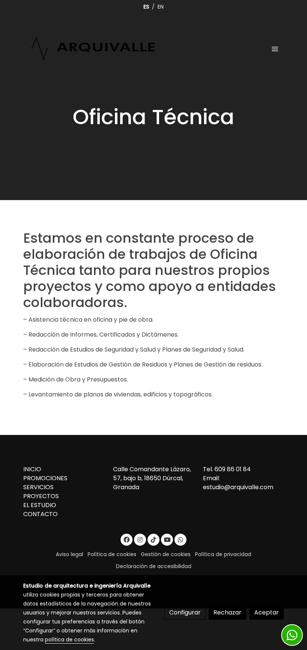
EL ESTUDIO (39, 505)
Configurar (185, 612)
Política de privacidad (223, 554)
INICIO (32, 469)
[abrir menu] (274, 48)
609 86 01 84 (233, 469)
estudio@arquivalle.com (239, 487)
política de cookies (69, 639)
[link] (91, 48)
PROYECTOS (41, 496)
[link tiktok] (153, 539)
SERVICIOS (38, 487)
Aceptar (266, 612)
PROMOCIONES (45, 478)
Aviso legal (69, 554)
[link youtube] (167, 539)
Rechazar (227, 612)
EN (161, 6)
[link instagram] (140, 539)
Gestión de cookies (166, 554)
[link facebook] (127, 539)
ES (146, 6)
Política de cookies (112, 554)
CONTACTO (40, 514)
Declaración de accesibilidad (153, 566)
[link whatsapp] (180, 539)
